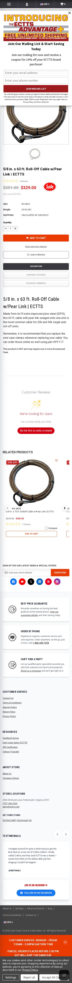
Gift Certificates (10, 747)
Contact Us (8, 698)
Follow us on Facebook (38, 893)
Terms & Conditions (12, 703)
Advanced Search (35, 908)
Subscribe (60, 572)
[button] (35, 154)
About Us (7, 773)
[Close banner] (65, 942)
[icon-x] (31, 581)
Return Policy (9, 712)
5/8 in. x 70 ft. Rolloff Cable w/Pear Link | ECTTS (30, 511)
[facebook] (13, 581)
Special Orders (10, 707)
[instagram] (57, 581)
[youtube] (22, 581)
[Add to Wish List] (56, 460)
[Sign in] (27, 4)
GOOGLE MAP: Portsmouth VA (17, 820)
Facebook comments (36, 283)
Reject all (29, 977)
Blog (50, 908)
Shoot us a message (31, 671)
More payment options (36, 246)
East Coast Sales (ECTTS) (15, 742)
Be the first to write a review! (36, 430)
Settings (10, 977)
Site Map (19, 908)
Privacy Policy (9, 716)
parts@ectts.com (11, 807)
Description (36, 266)
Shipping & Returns (36, 275)
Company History (11, 778)
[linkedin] (39, 581)
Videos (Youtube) (11, 752)
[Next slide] (65, 834)
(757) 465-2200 (10, 803)
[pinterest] (48, 581)
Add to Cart (31, 534)
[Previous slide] (57, 834)
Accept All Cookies (54, 977)
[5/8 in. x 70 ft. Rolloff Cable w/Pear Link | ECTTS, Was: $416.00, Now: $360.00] (31, 482)
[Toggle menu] (9, 4)
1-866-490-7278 (41, 643)
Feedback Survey (11, 738)
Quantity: (7, 222)
